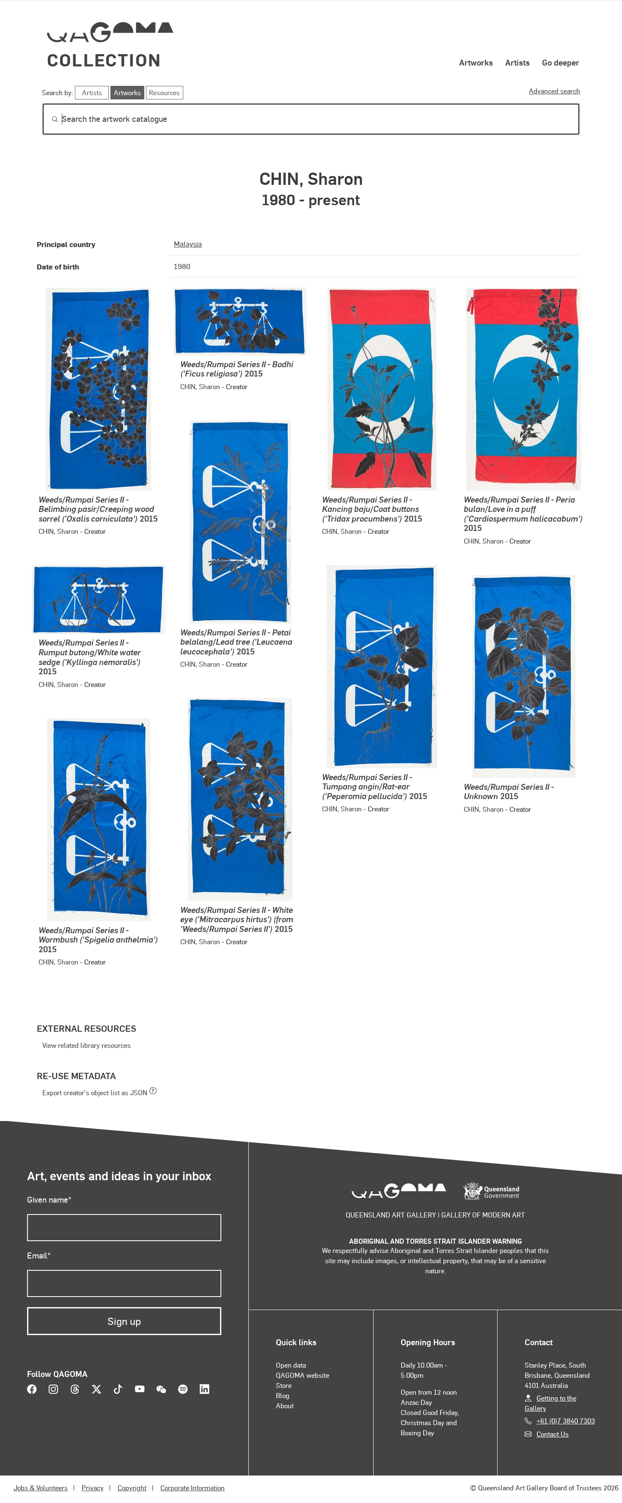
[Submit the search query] (48, 119)
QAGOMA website (302, 1375)
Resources (164, 92)
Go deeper (560, 62)
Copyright (132, 1487)
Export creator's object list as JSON (94, 1092)
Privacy (93, 1487)
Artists (517, 62)
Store (284, 1385)
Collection (104, 59)
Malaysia (188, 243)
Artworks (476, 62)
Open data (291, 1364)
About (285, 1405)
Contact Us (553, 1433)
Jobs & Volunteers (41, 1487)
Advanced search (554, 90)
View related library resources (86, 1045)
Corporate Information (192, 1487)
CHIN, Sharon (58, 531)
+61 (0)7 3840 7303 (566, 1420)
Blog (282, 1395)
